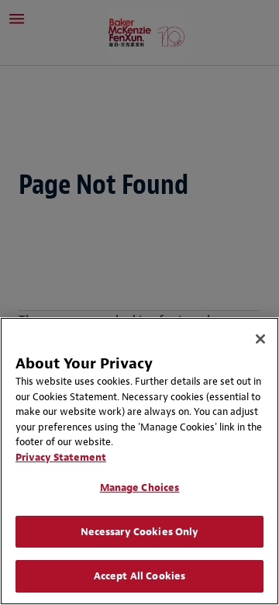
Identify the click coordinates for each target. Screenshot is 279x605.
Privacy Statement (61, 457)
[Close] (260, 339)
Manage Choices (140, 487)
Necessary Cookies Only (140, 531)
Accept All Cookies (139, 576)
